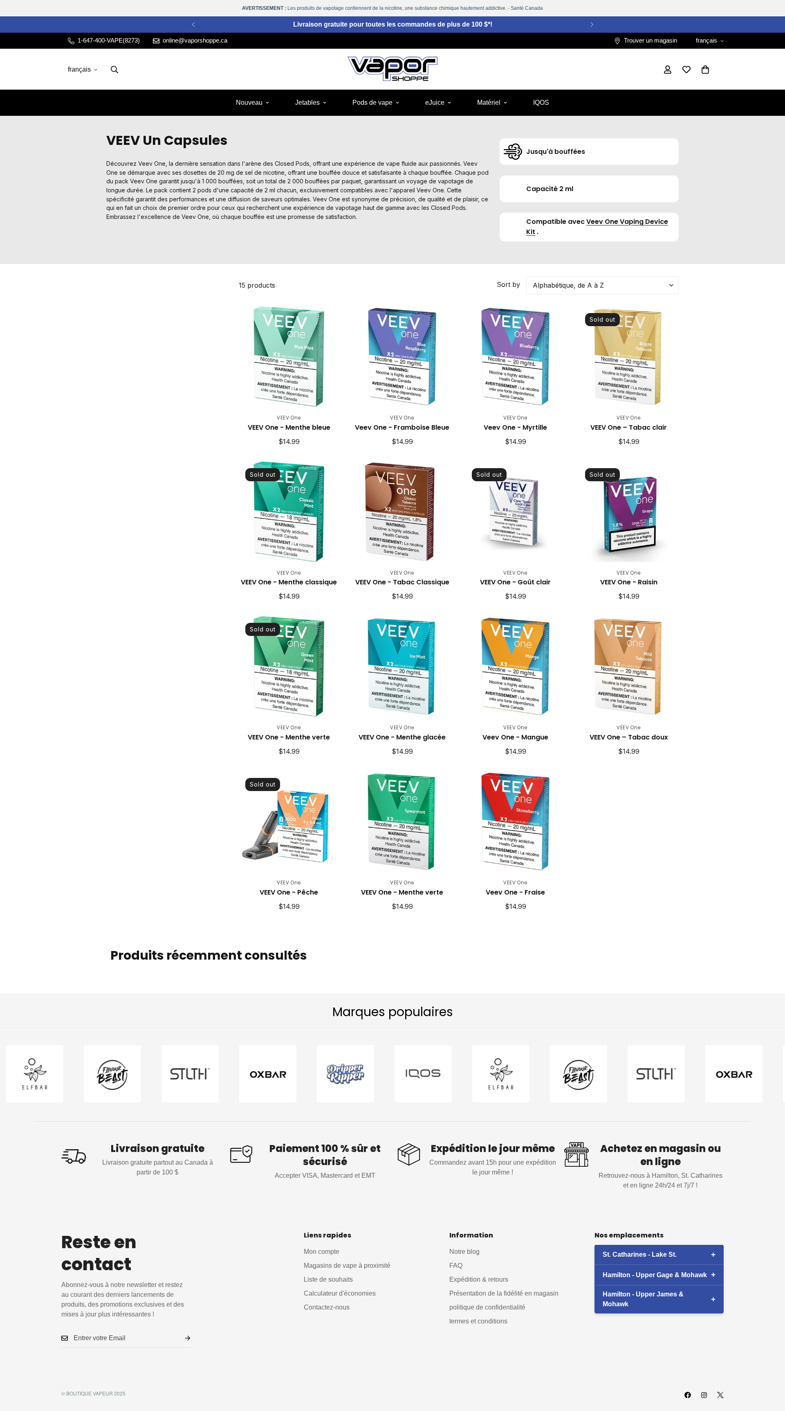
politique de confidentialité (487, 1306)
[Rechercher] (114, 70)
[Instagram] (704, 1395)
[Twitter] (720, 1395)
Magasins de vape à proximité (347, 1265)
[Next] (592, 24)
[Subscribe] (181, 1338)
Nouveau (249, 102)
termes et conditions (478, 1320)
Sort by (508, 284)
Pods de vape (372, 102)
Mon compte (321, 1251)
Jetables (307, 102)
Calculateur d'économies (340, 1292)
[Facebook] (687, 1395)
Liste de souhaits (328, 1279)
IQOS (541, 102)
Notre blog (464, 1251)
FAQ (455, 1265)
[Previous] (193, 24)
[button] (705, 69)
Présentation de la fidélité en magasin (503, 1292)
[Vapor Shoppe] (392, 69)
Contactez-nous (327, 1306)
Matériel (488, 102)
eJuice (434, 102)
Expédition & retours (478, 1279)
